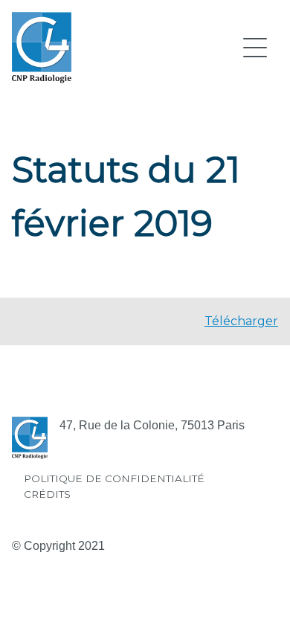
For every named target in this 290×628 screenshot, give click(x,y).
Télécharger (241, 321)
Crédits (47, 494)
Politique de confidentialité (114, 478)
